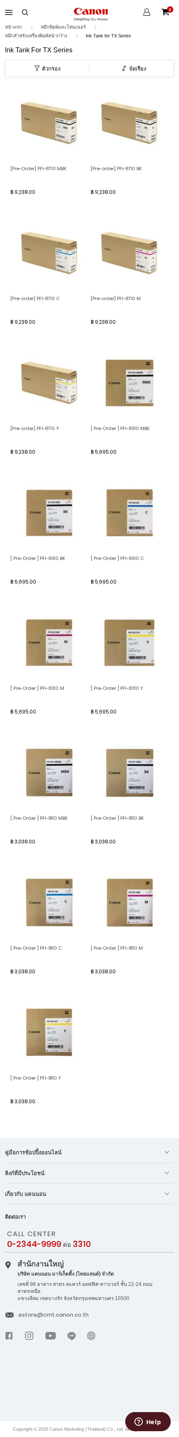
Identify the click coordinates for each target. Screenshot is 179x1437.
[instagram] (29, 1343)
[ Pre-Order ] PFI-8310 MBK (120, 428)
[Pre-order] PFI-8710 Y (34, 428)
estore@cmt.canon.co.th (53, 1315)
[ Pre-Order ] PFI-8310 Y (117, 688)
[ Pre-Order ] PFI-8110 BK (117, 818)
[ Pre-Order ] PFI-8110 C (36, 948)
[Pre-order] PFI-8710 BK (116, 168)
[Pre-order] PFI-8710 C (35, 298)
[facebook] (9, 1343)
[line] (72, 1343)
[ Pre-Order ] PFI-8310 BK (37, 558)
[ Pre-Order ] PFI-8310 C (117, 558)
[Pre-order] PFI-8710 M (116, 298)
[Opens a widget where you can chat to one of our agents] (148, 1422)
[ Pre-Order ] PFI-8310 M (37, 688)
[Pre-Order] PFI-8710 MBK (38, 168)
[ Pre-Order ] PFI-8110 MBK (39, 818)
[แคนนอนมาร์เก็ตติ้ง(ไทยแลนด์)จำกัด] (76, 1387)
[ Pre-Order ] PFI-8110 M (117, 948)
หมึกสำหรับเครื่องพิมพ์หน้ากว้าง (36, 35)
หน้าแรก (14, 26)
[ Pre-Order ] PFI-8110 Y (35, 1078)
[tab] (89, 1152)
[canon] (91, 1347)
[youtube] (51, 1343)
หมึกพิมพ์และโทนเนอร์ (64, 26)
